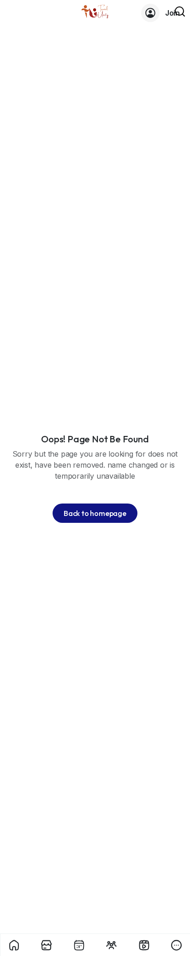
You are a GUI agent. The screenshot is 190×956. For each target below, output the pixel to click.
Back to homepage (95, 513)
